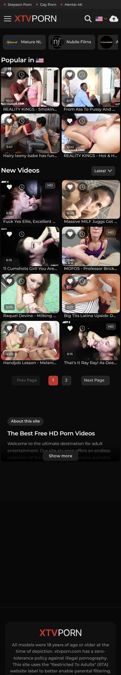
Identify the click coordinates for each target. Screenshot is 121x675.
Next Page (94, 380)
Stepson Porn (20, 4)
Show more (60, 455)
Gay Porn (48, 4)
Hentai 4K (73, 4)
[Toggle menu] (7, 19)
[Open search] (88, 19)
